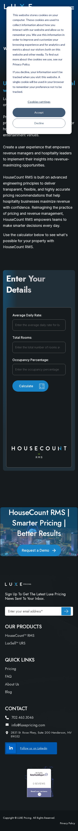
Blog (8, 692)
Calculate (26, 386)
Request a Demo (35, 550)
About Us (12, 684)
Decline (39, 123)
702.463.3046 (22, 717)
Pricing (10, 669)
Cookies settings (39, 101)
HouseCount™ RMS (19, 635)
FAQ (8, 676)
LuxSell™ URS (15, 643)
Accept (39, 112)
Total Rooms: (22, 338)
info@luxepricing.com (28, 725)
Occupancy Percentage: (30, 360)
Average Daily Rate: (27, 315)
